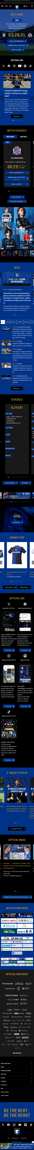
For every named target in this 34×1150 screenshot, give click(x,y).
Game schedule (16, 197)
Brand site (16, 522)
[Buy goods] (6, 6)
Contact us (4, 1085)
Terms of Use (5, 1095)
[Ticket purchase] (2, 6)
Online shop (9, 587)
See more (16, 116)
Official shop (24, 587)
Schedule (25, 483)
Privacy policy (15, 1138)
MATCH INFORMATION (16, 41)
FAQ (2, 1088)
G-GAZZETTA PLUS (16, 829)
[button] (32, 98)
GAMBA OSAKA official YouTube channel (16, 897)
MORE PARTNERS (17, 1053)
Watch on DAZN (16, 50)
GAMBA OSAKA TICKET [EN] (16, 45)
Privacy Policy (5, 1092)
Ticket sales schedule (16, 201)
